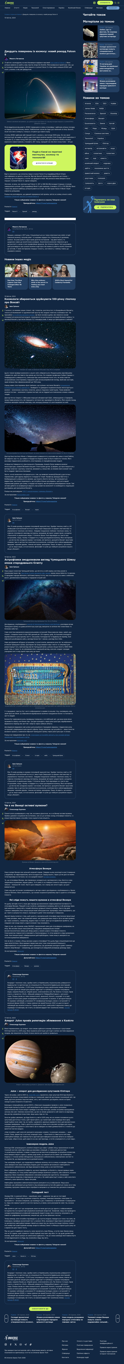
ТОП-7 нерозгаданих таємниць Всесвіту (37, 491)
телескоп (101, 178)
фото (100, 183)
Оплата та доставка (84, 1341)
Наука (25, 8)
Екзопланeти (90, 123)
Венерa (27, 966)
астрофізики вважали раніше (23, 315)
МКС (86, 128)
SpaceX (24, 211)
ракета (107, 173)
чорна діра (111, 183)
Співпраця (88, 8)
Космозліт (113, 8)
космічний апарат (92, 163)
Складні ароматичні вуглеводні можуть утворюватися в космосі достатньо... (108, 50)
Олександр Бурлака (18, 809)
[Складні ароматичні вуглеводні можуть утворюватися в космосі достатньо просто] (90, 50)
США (113, 128)
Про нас (65, 1341)
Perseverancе (90, 113)
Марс (95, 128)
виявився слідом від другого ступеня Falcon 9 (22, 196)
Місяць (104, 128)
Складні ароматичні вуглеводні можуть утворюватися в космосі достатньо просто (22, 1320)
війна (87, 153)
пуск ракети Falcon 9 (58, 62)
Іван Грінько (14, 306)
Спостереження (49, 8)
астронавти (101, 148)
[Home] (9, 3)
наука (37, 509)
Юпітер (33, 1256)
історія (37, 755)
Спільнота (105, 2)
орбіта (87, 168)
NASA (101, 108)
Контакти (65, 1357)
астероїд (88, 148)
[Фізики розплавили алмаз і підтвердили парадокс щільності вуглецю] (90, 84)
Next (117, 1318)
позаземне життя (101, 168)
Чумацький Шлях (58, 755)
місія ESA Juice (34, 1095)
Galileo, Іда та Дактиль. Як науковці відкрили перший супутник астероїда (108, 33)
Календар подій (83, 1357)
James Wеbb (90, 108)
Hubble (113, 103)
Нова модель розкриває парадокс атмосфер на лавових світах (73, 1320)
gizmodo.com (22, 740)
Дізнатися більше (44, 163)
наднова (106, 163)
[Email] (13, 232)
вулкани (36, 966)
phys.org (21, 951)
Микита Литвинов (17, 58)
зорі (94, 158)
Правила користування (108, 1347)
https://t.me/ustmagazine (45, 958)
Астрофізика (16, 509)
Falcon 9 (14, 211)
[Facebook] (16, 979)
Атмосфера (15, 966)
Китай (111, 123)
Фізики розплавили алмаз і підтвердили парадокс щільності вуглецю (108, 84)
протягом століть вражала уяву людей (35, 573)
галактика (110, 153)
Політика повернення (85, 1345)
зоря (87, 158)
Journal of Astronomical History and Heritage (43, 624)
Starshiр (113, 113)
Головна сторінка (10, 14)
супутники (89, 178)
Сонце (87, 133)
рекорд (34, 211)
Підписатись (107, 207)
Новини (7, 8)
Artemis (88, 103)
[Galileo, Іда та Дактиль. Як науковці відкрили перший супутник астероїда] (90, 33)
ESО (104, 103)
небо (45, 755)
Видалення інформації (85, 1349)
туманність (89, 183)
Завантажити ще (40, 1309)
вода (113, 148)
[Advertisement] (40, 36)
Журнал (65, 1349)
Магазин (99, 8)
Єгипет (27, 755)
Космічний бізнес (74, 8)
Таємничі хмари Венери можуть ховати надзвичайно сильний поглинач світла (98, 1320)
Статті (16, 8)
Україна (61, 8)
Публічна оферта (83, 1353)
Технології (35, 8)
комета (103, 158)
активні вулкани (49, 877)
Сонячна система (101, 133)
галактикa (97, 153)
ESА (97, 103)
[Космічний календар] (94, 2)
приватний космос (92, 173)
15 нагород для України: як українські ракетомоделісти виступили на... (109, 67)
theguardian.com (23, 495)
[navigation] (115, 3)
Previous (6, 1318)
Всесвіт (27, 509)
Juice (13, 1256)
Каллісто (23, 1256)
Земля (102, 123)
